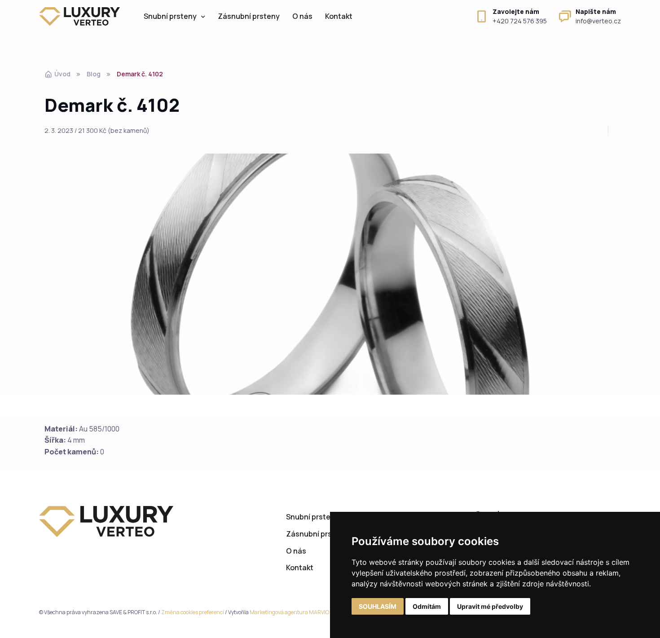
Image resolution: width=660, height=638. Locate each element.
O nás (302, 16)
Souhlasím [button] (377, 606)
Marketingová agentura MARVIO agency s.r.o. (305, 612)
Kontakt (338, 16)
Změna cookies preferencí (192, 612)
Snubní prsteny (170, 16)
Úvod (62, 74)
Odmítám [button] (427, 606)
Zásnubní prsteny (249, 16)
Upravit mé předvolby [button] (490, 606)
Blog (94, 74)
